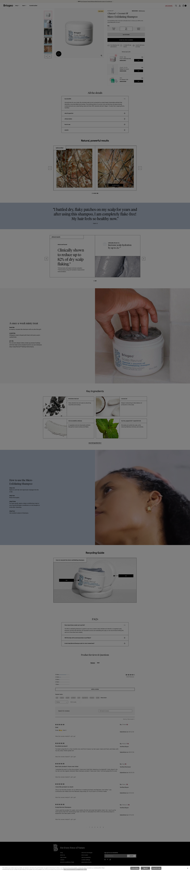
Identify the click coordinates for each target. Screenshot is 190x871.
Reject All (145, 868)
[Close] (187, 868)
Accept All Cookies (156, 868)
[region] (95, 868)
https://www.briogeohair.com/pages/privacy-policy (75, 869)
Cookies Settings (135, 868)
